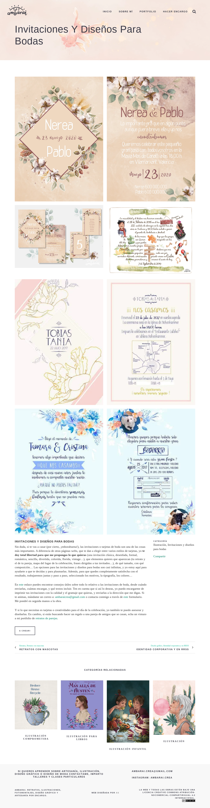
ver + (36, 704)
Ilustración (174, 741)
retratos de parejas (46, 618)
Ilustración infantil (128, 749)
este (21, 584)
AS (117, 793)
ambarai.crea (161, 777)
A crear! (25, 631)
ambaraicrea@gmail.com (70, 597)
